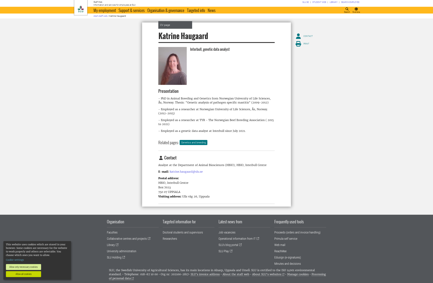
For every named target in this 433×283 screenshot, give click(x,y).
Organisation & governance (165, 10)
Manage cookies (298, 274)
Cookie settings (15, 259)
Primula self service (285, 238)
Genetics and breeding (193, 142)
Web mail (279, 245)
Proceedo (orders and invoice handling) (297, 232)
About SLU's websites (266, 274)
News (211, 10)
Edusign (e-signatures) (287, 257)
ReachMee (280, 251)
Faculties (112, 232)
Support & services (132, 10)
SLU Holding (114, 257)
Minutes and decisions (287, 263)
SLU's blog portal (228, 245)
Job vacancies (227, 232)
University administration (121, 251)
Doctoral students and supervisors (183, 232)
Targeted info (196, 10)
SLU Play (224, 251)
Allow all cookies (24, 274)
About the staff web (236, 274)
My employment (105, 10)
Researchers (170, 238)
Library (111, 245)
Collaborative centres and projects (127, 238)
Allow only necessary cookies (23, 266)
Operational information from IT (237, 238)
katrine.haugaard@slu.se (186, 171)
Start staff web (100, 16)
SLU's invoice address (205, 274)
